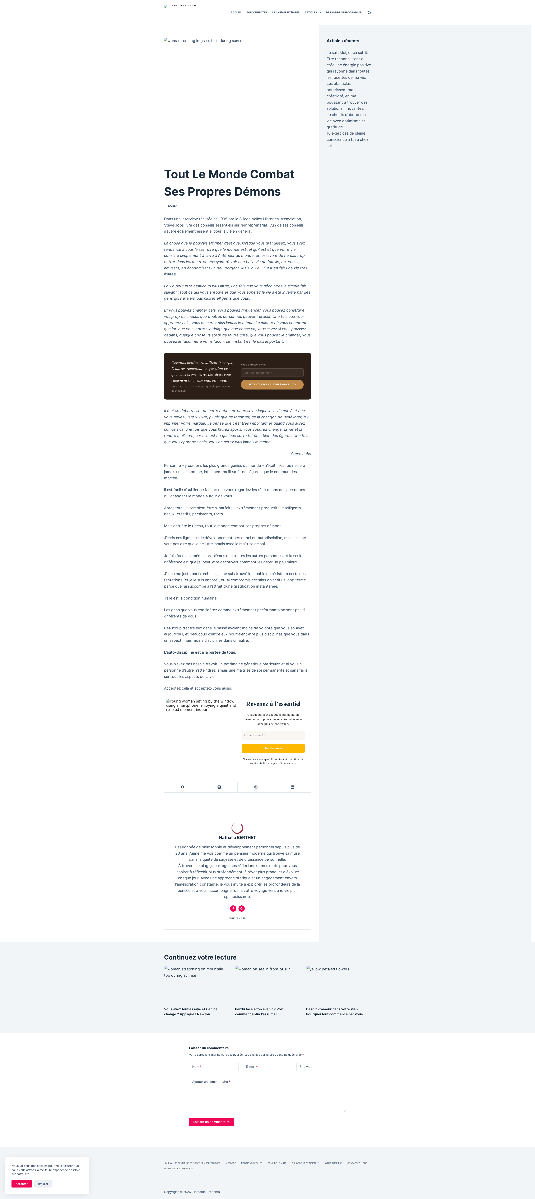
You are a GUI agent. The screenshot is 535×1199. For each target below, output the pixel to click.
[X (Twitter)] (219, 787)
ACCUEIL (236, 12)
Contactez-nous (357, 1163)
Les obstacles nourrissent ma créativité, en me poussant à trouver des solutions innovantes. (347, 96)
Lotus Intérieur (333, 1163)
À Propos (230, 1163)
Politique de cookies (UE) (179, 1168)
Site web (305, 1067)
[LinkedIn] (292, 787)
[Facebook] (182, 787)
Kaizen (172, 205)
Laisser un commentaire (211, 1122)
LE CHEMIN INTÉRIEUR (285, 12)
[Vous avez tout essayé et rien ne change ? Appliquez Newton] (196, 984)
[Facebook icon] (233, 908)
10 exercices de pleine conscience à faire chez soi (347, 139)
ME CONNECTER (257, 12)
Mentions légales (251, 1163)
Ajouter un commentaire (211, 1082)
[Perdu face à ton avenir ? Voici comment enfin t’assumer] (267, 984)
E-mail (252, 1067)
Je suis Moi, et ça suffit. (347, 52)
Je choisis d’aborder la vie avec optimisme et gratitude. (346, 120)
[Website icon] (241, 908)
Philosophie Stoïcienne (305, 1163)
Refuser (43, 1183)
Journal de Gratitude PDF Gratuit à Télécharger (192, 1163)
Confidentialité (277, 1163)
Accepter (22, 1183)
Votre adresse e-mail (253, 364)
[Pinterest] (256, 787)
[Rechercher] (369, 12)
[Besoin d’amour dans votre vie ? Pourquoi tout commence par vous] (338, 984)
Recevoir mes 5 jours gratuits (272, 384)
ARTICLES (311, 12)
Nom (196, 1067)
